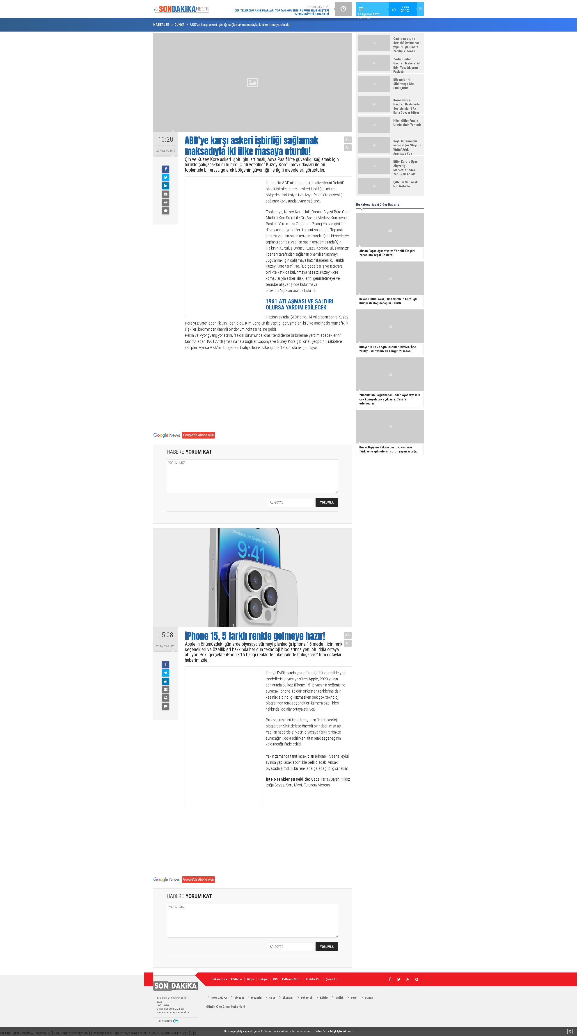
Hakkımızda (219, 979)
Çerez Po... (332, 979)
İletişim (263, 979)
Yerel (354, 997)
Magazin (256, 997)
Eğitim (324, 997)
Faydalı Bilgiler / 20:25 (293, 8)
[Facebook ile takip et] (389, 979)
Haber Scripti (164, 1020)
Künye (250, 979)
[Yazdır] (165, 202)
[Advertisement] (219, 248)
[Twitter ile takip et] (398, 979)
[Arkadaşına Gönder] (165, 194)
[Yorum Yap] (165, 210)
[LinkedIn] (165, 185)
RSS (275, 979)
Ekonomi (287, 997)
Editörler (236, 979)
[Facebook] (165, 169)
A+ (347, 140)
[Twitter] (165, 177)
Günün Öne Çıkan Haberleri (225, 1007)
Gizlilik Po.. (313, 979)
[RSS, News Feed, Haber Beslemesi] (407, 979)
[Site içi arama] (416, 979)
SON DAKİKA (219, 997)
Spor (272, 997)
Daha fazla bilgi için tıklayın (333, 1031)
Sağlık (339, 997)
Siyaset (239, 997)
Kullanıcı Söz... (292, 979)
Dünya (369, 997)
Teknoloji (307, 997)
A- (348, 147)
